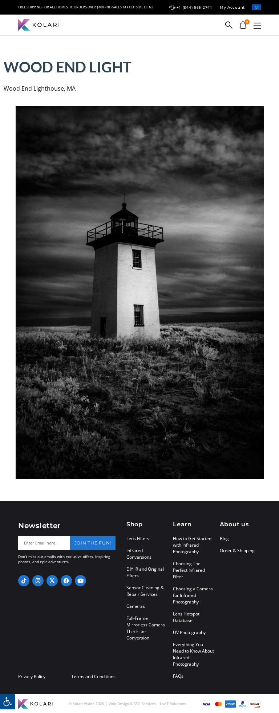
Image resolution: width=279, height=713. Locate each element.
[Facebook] (66, 580)
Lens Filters (137, 538)
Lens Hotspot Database (186, 617)
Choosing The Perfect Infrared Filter (189, 570)
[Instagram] (38, 580)
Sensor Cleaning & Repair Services (145, 591)
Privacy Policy (31, 677)
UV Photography (189, 632)
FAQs (178, 676)
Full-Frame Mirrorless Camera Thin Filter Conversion (145, 628)
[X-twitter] (52, 580)
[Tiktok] (23, 580)
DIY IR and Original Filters (145, 572)
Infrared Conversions (138, 553)
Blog (224, 538)
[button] (257, 26)
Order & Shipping (237, 550)
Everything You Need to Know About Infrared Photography (193, 654)
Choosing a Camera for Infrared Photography (193, 595)
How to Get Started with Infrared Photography (192, 545)
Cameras (135, 606)
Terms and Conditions (93, 677)
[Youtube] (80, 580)
